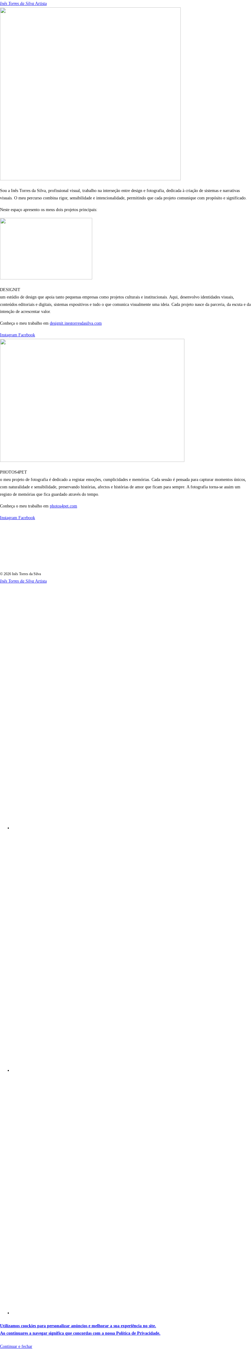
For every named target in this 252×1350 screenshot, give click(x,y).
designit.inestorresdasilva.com (76, 323)
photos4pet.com (63, 506)
